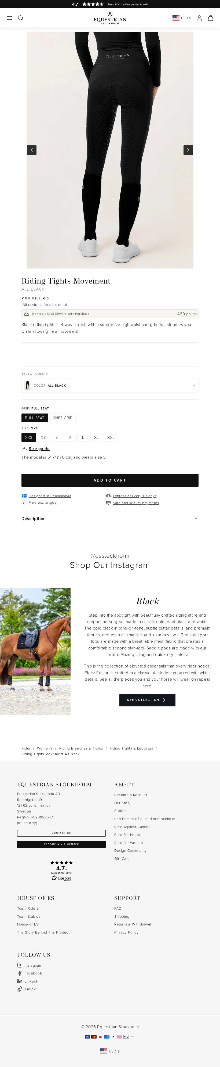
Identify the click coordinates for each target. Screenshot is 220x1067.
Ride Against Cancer (131, 826)
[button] (9, 18)
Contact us (61, 833)
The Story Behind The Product (43, 932)
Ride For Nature (127, 834)
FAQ (118, 908)
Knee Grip (62, 417)
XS (43, 437)
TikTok (30, 988)
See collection (143, 700)
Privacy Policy (126, 932)
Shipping (121, 916)
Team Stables (28, 916)
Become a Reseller (130, 794)
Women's (45, 748)
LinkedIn (32, 981)
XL (96, 437)
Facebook (33, 973)
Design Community (130, 850)
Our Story (122, 802)
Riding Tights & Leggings (131, 748)
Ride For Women (128, 842)
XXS (28, 437)
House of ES (28, 924)
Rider (26, 748)
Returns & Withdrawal (132, 924)
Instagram (33, 965)
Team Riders (27, 908)
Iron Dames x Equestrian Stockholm (144, 818)
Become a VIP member (61, 844)
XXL (111, 437)
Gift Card (122, 858)
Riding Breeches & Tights (81, 748)
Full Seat (35, 417)
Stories (120, 810)
